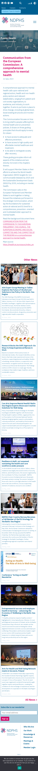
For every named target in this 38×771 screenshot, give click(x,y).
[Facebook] (5, 3)
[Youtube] (12, 3)
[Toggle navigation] (34, 22)
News (4, 8)
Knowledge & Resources (29, 735)
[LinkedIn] (2, 3)
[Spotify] (8, 3)
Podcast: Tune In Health (11, 11)
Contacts (22, 8)
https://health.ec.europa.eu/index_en (18, 244)
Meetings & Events (28, 742)
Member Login (29, 747)
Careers (12, 8)
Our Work (28, 730)
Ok (19, 768)
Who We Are (29, 727)
